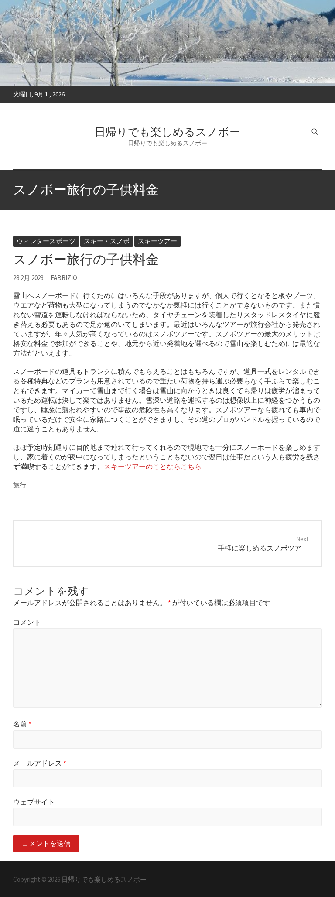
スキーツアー (157, 241)
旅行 (19, 485)
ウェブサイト (34, 802)
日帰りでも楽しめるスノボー (167, 132)
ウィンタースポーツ (46, 241)
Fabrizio (64, 278)
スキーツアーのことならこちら (153, 466)
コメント (27, 622)
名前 (22, 723)
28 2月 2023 (28, 278)
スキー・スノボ (107, 241)
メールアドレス (39, 763)
